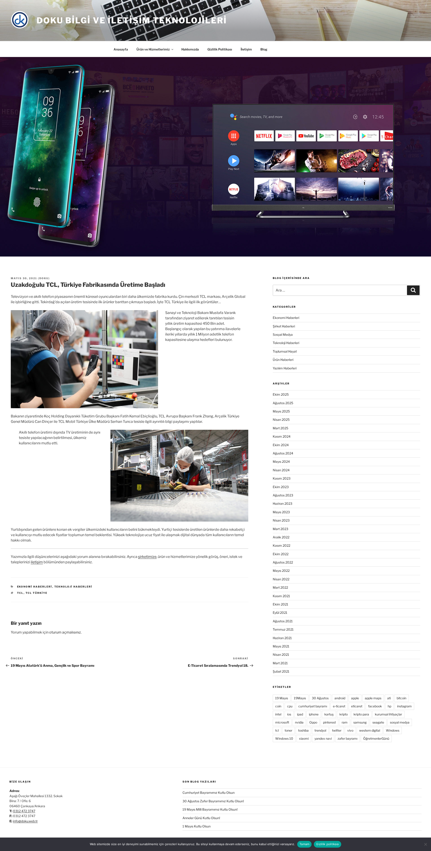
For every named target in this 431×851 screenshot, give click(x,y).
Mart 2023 (280, 529)
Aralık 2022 (281, 537)
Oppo (313, 722)
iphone (314, 714)
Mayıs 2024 (281, 461)
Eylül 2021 (280, 612)
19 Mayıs (281, 698)
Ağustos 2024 (283, 453)
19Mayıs (300, 698)
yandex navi (323, 738)
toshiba (303, 730)
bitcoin (401, 698)
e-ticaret (339, 706)
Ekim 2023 (281, 487)
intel (278, 714)
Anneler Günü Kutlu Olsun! (201, 818)
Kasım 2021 (281, 596)
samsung (360, 722)
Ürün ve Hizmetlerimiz (153, 49)
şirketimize (147, 557)
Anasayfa (121, 49)
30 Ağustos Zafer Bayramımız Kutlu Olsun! (213, 801)
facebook (375, 706)
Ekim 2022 (280, 554)
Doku (43, 278)
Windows (392, 730)
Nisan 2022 (281, 579)
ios (289, 714)
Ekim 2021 (280, 604)
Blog (263, 49)
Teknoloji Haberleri (73, 586)
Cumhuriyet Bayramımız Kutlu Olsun (209, 792)
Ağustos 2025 (283, 403)
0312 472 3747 (24, 811)
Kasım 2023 (281, 478)
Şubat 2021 (281, 671)
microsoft (282, 722)
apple (355, 698)
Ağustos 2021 (283, 621)
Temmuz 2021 (283, 629)
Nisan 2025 (281, 419)
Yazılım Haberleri (285, 368)
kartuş (329, 714)
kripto (343, 714)
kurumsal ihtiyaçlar (388, 714)
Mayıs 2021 (281, 646)
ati (389, 698)
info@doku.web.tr (25, 821)
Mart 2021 (280, 663)
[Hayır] (425, 844)
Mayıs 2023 (281, 512)
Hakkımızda (190, 49)
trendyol (320, 730)
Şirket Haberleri (284, 326)
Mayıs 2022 (281, 570)
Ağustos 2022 (283, 562)
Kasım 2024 (281, 436)
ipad (300, 714)
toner (288, 730)
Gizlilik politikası (327, 844)
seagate (378, 722)
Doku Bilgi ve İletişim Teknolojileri (132, 20)
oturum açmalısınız (65, 632)
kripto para (361, 714)
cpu (289, 706)
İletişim (246, 49)
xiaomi (304, 738)
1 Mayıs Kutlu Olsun (197, 826)
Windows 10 (284, 738)
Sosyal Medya (283, 334)
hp (389, 706)
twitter (336, 730)
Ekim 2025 (281, 394)
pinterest (329, 722)
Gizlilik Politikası (219, 49)
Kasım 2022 (281, 545)
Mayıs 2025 (281, 411)
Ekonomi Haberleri (34, 586)
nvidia (299, 722)
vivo (350, 730)
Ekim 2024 (281, 445)
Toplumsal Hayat (285, 351)
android (339, 698)
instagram (404, 706)
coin (278, 706)
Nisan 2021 (281, 654)
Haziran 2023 (282, 503)
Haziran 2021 (282, 638)
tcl (20, 592)
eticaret (356, 706)
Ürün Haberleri (283, 360)
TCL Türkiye (37, 592)
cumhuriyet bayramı (312, 706)
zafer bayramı (347, 738)
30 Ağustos (320, 698)
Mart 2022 (280, 587)
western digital (369, 730)
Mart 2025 (280, 428)
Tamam (304, 844)
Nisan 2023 (281, 520)
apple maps (373, 698)
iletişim (37, 562)
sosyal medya (399, 722)
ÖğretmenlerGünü (376, 738)
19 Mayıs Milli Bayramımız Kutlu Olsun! (210, 809)
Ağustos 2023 (283, 495)
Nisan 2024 (281, 470)
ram (344, 722)
